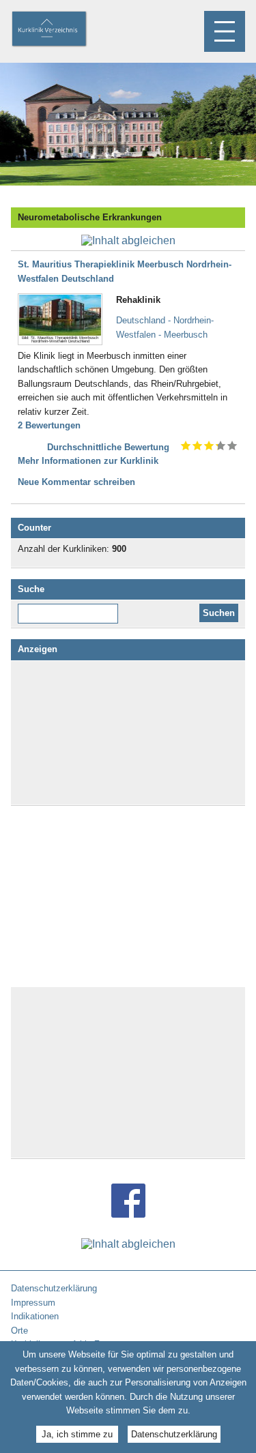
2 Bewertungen (49, 425)
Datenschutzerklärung (174, 1434)
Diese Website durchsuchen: (70, 608)
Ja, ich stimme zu (77, 1434)
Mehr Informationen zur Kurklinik (88, 461)
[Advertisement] (128, 732)
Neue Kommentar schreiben (76, 482)
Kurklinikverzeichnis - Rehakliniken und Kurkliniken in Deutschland (61, 30)
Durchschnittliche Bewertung (108, 447)
